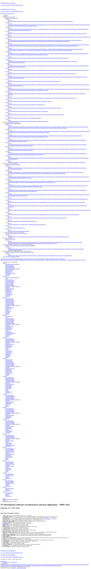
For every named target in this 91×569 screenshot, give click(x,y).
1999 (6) (9, 120)
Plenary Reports (80, 24)
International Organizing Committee (48, 24)
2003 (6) (9, 213)
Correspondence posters (80, 29)
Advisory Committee (37, 89)
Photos (32, 25)
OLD (13, 13)
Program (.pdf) (61, 21)
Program (56, 21)
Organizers (44, 29)
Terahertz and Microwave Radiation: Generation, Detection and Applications (20, 245)
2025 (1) (9, 254)
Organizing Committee (37, 21)
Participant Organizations (21, 25)
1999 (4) (9, 220)
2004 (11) (10, 103)
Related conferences (27, 30)
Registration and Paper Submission (15, 167)
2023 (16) (10, 171)
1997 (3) (9, 223)
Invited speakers (58, 29)
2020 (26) (10, 43)
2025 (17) (10, 166)
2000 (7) (9, 116)
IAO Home (2, 13)
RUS (11, 13)
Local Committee (54, 33)
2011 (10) (10, 197)
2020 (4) (9, 247)
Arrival (24, 182)
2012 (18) (10, 75)
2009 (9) (9, 201)
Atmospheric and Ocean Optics (11, 18)
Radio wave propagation (10, 239)
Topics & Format (19, 126)
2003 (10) (10, 106)
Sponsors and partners (59, 24)
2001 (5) (9, 216)
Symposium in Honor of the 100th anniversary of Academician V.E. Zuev (19, 252)
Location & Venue (19, 135)
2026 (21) (10, 125)
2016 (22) (10, 60)
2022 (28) (10, 35)
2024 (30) (10, 28)
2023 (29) (10, 32)
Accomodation (29, 50)
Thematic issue (62, 41)
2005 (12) (10, 100)
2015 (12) (10, 189)
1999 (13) (10, 161)
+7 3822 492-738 (5, 562)
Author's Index (13, 25)
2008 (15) (10, 88)
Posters (74, 29)
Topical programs (25, 45)
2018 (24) (10, 52)
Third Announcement (29, 21)
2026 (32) (10, 20)
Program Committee (37, 24)
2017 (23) (10, 56)
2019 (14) (10, 180)
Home (4, 498)
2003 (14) (10, 156)
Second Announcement (20, 21)
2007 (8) (9, 204)
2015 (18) (10, 139)
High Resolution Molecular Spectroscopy (13, 123)
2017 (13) (10, 184)
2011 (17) (10, 80)
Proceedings (66, 21)
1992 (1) (9, 230)
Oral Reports (70, 29)
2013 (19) (10, 72)
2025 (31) (10, 23)
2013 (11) (10, 193)
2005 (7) (9, 209)
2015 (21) (10, 64)
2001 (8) (9, 113)
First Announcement (12, 21)
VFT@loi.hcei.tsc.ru (47, 518)
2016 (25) (10, 241)
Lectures (71, 140)
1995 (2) (9, 226)
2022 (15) (10, 235)
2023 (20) (10, 130)
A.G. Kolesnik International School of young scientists (16, 233)
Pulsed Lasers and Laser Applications (12, 164)
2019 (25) (10, 48)
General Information (12, 49)
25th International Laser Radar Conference (11, 256)
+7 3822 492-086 (13, 562)
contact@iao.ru (3, 561)
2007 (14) (10, 92)
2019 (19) (10, 134)
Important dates (45, 21)
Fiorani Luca (5, 523)
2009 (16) (10, 83)
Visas (9, 44)
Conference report (51, 41)
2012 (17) (10, 143)
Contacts (76, 45)
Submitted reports (51, 21)
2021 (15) (10, 175)
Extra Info (71, 21)
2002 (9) (9, 110)
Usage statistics (4, 563)
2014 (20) (10, 69)
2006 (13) (10, 96)
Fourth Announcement (37, 33)
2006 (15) (10, 152)
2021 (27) (10, 39)
